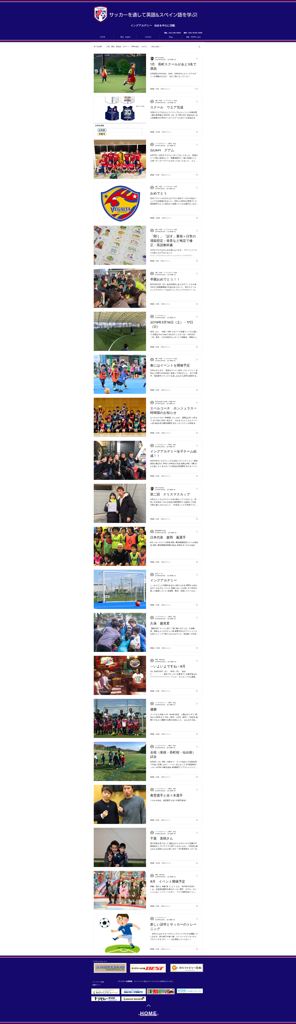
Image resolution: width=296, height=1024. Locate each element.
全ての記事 (98, 46)
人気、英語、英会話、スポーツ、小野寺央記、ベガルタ (126, 46)
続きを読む (155, 46)
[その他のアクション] (197, 58)
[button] (199, 47)
